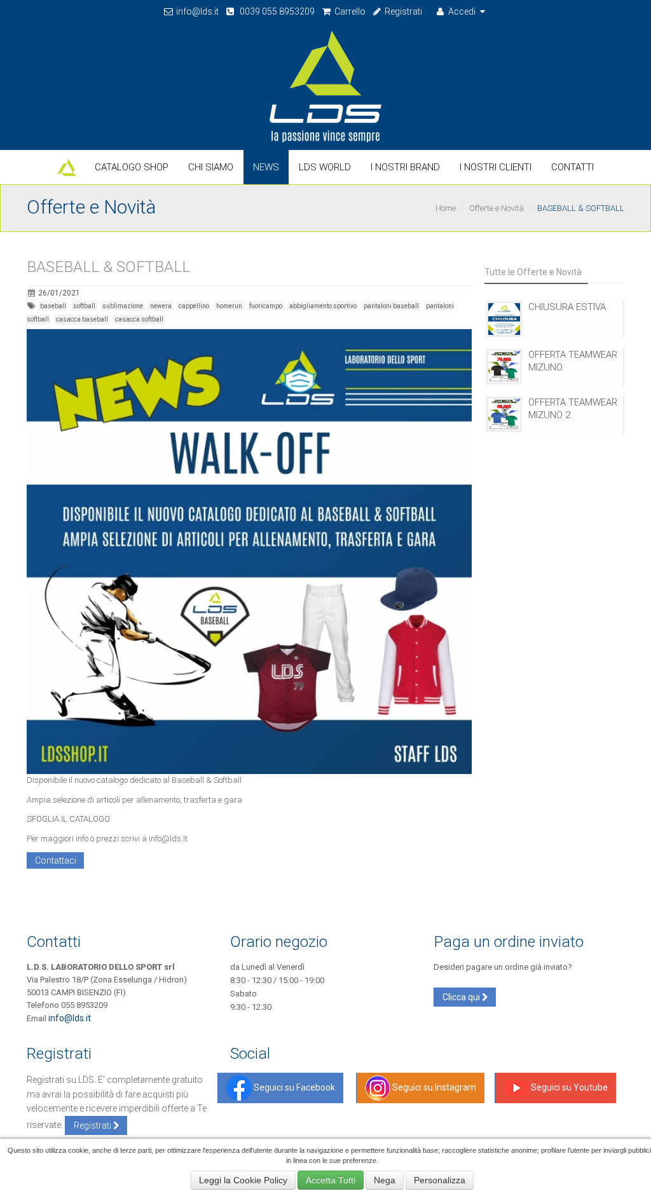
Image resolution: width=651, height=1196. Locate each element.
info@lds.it (196, 11)
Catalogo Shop (131, 167)
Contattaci (55, 860)
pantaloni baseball (391, 305)
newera (161, 305)
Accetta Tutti (330, 1180)
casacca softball (139, 319)
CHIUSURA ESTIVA (567, 307)
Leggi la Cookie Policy (243, 1180)
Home (445, 208)
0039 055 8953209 (275, 11)
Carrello (349, 11)
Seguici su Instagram (433, 1087)
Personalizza (439, 1180)
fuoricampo (265, 305)
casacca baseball (82, 319)
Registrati (402, 11)
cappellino (194, 305)
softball (84, 305)
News (266, 167)
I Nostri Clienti (495, 167)
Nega (384, 1180)
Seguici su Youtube (568, 1087)
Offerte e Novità (496, 208)
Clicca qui (462, 997)
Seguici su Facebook (293, 1087)
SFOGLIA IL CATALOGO (68, 819)
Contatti (572, 167)
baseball (53, 305)
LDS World (325, 167)
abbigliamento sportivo (323, 305)
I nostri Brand (405, 167)
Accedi (461, 11)
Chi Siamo (210, 167)
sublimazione (122, 305)
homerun (229, 305)
